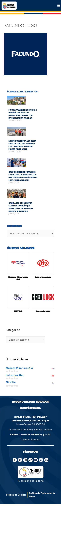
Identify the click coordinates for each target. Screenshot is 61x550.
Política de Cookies (16, 494)
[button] (58, 5)
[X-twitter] (20, 460)
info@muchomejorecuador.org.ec (30, 420)
